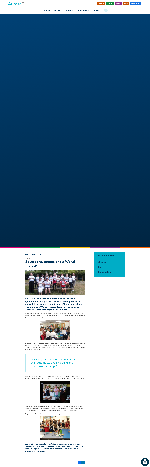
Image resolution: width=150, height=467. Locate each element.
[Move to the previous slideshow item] (9, 134)
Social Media (135, 4)
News (40, 254)
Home (27, 254)
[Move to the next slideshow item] (9, 126)
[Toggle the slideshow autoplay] (9, 130)
